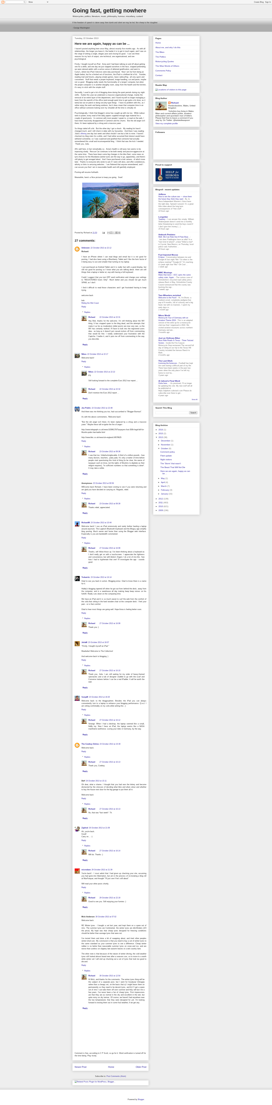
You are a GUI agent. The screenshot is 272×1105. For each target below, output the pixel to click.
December (166, 441)
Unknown (85, 248)
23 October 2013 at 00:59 (103, 483)
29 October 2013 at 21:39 (102, 870)
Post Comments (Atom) (116, 1076)
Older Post (141, 1067)
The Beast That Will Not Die (172, 467)
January (165, 494)
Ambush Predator (166, 234)
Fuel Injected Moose (168, 255)
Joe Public (86, 408)
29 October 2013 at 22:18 (109, 898)
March (164, 486)
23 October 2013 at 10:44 (101, 522)
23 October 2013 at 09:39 (109, 504)
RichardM (85, 522)
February (165, 490)
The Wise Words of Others (167, 66)
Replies (87, 312)
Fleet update (166, 456)
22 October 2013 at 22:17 (97, 354)
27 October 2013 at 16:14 (109, 851)
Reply (83, 307)
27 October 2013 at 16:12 (109, 720)
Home (111, 1067)
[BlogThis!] (111, 232)
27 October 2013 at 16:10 (109, 670)
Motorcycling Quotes (164, 61)
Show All (194, 399)
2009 (161, 510)
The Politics (160, 57)
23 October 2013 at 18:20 (99, 697)
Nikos (83, 354)
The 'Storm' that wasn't (170, 463)
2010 (161, 506)
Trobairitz (85, 577)
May (163, 478)
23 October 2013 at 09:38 (109, 451)
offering (83, 133)
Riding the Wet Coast (90, 303)
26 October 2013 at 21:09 (99, 828)
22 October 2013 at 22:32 (109, 389)
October (165, 448)
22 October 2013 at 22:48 (102, 408)
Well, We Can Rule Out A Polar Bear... (174, 237)
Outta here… (163, 383)
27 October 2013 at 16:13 (109, 762)
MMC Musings (165, 272)
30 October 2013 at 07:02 (105, 917)
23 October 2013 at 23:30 (110, 744)
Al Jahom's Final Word (169, 381)
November (166, 445)
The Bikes (159, 52)
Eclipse (161, 257)
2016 (161, 429)
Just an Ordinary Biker (169, 338)
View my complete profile (166, 123)
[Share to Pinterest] (119, 232)
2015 (161, 433)
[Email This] (108, 232)
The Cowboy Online (90, 744)
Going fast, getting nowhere (109, 10)
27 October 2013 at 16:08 (109, 548)
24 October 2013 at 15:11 (96, 781)
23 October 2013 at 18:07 (98, 642)
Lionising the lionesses (168, 363)
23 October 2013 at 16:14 (101, 577)
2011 (161, 502)
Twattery (162, 219)
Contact (158, 75)
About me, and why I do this (167, 47)
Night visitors (166, 459)
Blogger (141, 1099)
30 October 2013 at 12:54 (109, 976)
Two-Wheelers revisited (169, 295)
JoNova (162, 194)
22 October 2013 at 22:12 (101, 248)
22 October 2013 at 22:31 (109, 317)
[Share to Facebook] (116, 232)
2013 (161, 437)
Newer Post (80, 1067)
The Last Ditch (165, 361)
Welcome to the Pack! (167, 298)
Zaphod (84, 828)
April (163, 482)
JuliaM (84, 642)
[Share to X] (113, 232)
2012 (161, 499)
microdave (86, 870)
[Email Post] (103, 233)
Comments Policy (163, 71)
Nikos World (164, 315)
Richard (91, 317)
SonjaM (84, 697)
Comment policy (167, 452)
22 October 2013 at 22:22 (104, 372)
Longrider (163, 217)
